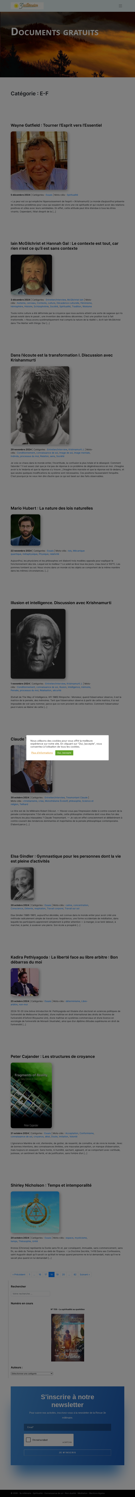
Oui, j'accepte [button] (64, 752)
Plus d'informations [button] (42, 752)
